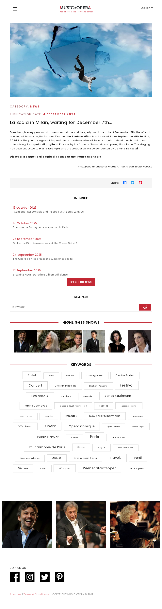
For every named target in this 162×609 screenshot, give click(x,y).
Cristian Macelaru (66, 385)
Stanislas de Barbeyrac (30, 458)
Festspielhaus (40, 396)
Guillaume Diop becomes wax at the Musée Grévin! (45, 243)
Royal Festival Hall (125, 448)
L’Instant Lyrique (25, 416)
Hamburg (66, 396)
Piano (81, 447)
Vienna (23, 468)
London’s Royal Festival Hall (73, 406)
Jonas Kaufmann (118, 396)
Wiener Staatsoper (99, 468)
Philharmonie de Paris (47, 447)
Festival (127, 385)
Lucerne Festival (129, 406)
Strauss (57, 458)
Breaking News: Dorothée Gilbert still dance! (40, 274)
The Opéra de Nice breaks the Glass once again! (43, 258)
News (35, 106)
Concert (35, 385)
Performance (118, 437)
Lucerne (103, 406)
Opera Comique (82, 426)
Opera (51, 426)
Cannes (70, 375)
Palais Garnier (48, 437)
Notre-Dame (138, 416)
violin (43, 468)
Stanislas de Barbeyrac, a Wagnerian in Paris (40, 227)
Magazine (49, 416)
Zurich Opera (136, 468)
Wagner (65, 468)
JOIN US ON (18, 568)
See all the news (81, 282)
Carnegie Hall (95, 375)
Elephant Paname (98, 386)
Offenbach (25, 426)
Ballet (32, 375)
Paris (94, 436)
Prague (101, 447)
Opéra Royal (138, 426)
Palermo (74, 437)
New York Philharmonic (105, 416)
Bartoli (51, 376)
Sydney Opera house (85, 458)
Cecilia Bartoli (125, 375)
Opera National (113, 427)
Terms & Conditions (36, 594)
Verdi (138, 458)
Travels (115, 457)
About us (15, 594)
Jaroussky (87, 396)
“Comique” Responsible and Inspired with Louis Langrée (48, 211)
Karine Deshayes (36, 405)
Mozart (71, 415)
